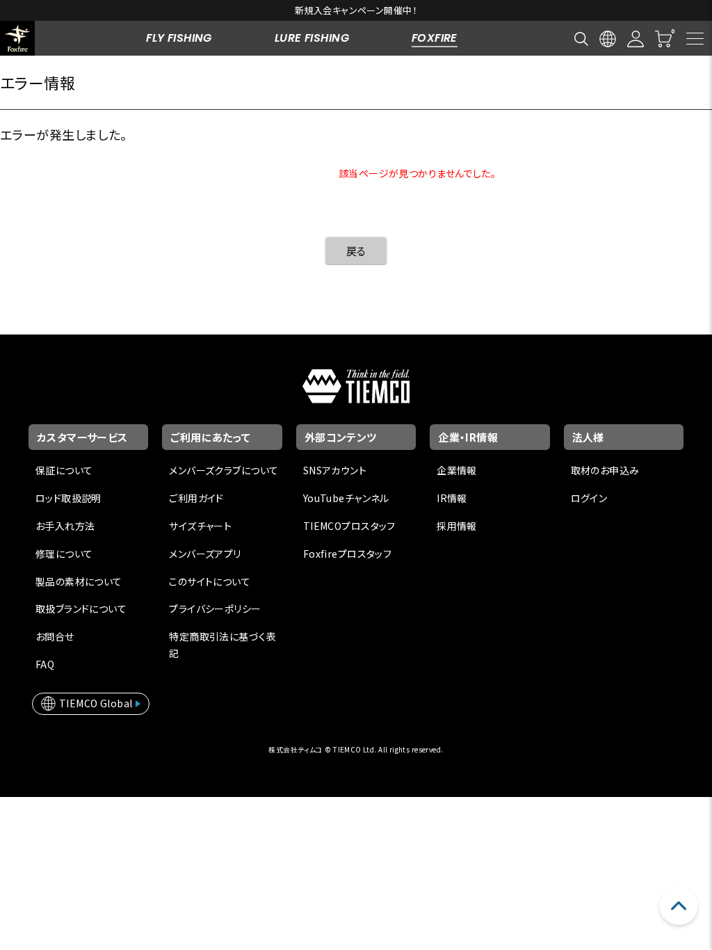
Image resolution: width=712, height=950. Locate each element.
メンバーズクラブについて (223, 470)
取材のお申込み (605, 470)
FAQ (44, 664)
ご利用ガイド (196, 498)
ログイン (589, 498)
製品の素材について (78, 581)
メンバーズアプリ (205, 554)
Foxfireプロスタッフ (347, 554)
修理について (64, 554)
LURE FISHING (312, 38)
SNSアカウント (334, 470)
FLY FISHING (179, 38)
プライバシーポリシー (215, 608)
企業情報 (457, 470)
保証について (64, 470)
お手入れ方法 (65, 526)
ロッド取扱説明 (68, 498)
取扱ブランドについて (81, 608)
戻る (356, 250)
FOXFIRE (435, 38)
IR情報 (452, 498)
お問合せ (54, 636)
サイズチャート (200, 526)
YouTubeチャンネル (346, 498)
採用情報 (457, 526)
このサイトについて (209, 581)
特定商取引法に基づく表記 (222, 644)
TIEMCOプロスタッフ (349, 526)
